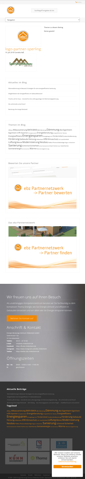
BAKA (34, 129)
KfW (45, 139)
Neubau (44, 142)
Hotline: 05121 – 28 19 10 (76, 2)
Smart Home (53, 146)
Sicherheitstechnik (44, 146)
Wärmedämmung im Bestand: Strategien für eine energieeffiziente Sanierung (32, 88)
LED (59, 139)
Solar (58, 146)
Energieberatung (45, 132)
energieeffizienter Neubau (60, 133)
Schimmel (26, 146)
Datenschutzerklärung (67, 461)
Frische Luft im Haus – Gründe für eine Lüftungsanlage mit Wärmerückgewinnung (33, 99)
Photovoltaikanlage (59, 142)
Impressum (46, 475)
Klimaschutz (53, 139)
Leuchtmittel (65, 139)
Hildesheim (39, 139)
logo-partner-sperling (23, 48)
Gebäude (23, 139)
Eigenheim (67, 130)
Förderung (13, 139)
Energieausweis (32, 133)
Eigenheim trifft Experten (18, 133)
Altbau (10, 130)
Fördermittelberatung (69, 136)
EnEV (51, 136)
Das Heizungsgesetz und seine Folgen (47, 403)
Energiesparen (32, 136)
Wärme (33, 148)
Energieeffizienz (15, 136)
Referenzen (38, 475)
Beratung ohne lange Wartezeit (17, 109)
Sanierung (15, 145)
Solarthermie (65, 146)
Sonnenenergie (15, 148)
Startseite (23, 475)
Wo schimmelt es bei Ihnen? (17, 104)
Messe (19, 142)
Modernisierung (30, 142)
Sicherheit (34, 145)
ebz (61, 130)
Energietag (46, 136)
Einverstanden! (67, 466)
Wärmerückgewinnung (43, 149)
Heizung (32, 139)
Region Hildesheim (70, 142)
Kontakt (30, 475)
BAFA (29, 129)
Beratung (43, 130)
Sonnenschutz (25, 149)
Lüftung (12, 142)
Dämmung (53, 129)
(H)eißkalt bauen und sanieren (70, 403)
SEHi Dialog (31, 403)
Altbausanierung (20, 130)
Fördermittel (58, 136)
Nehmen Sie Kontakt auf (21, 318)
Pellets (50, 142)
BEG (39, 130)
